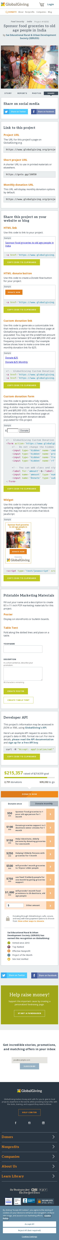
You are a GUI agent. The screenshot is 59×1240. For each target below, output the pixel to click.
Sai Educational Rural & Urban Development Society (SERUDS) (31, 36)
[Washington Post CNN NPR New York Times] (29, 1192)
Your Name (9, 644)
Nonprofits (30, 12)
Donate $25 (11, 357)
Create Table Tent (18, 700)
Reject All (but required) (29, 1230)
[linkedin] (43, 1122)
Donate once (15, 803)
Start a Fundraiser (29, 1013)
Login (50, 4)
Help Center (29, 1112)
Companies (41, 12)
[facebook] (15, 1122)
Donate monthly (44, 803)
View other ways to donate (31, 921)
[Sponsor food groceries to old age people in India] (18, 540)
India (29, 21)
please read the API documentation (33, 739)
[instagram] (29, 1122)
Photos (36, 93)
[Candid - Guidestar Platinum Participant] (18, 1201)
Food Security (17, 21)
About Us (9, 1166)
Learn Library (13, 1176)
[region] (29, 1223)
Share (51, 93)
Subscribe (30, 1066)
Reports (22, 93)
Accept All (29, 1224)
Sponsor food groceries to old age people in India (18, 527)
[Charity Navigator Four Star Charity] (9, 1201)
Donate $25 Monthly (16, 362)
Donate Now (29, 794)
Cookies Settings (29, 1236)
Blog (50, 12)
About (20, 12)
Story (8, 93)
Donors (7, 1137)
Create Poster (15, 691)
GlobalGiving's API (35, 727)
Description (10, 659)
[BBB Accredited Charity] (30, 1201)
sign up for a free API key (23, 742)
